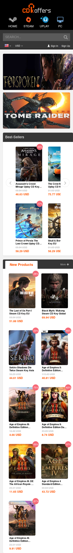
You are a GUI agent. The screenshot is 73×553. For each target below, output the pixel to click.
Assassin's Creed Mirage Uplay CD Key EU (27, 186)
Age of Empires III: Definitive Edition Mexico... (19, 540)
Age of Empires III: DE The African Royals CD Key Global (22, 484)
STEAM (29, 26)
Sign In (54, 45)
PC (60, 26)
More (63, 264)
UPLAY (44, 26)
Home (12, 26)
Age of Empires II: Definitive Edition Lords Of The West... (53, 370)
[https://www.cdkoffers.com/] (36, 7)
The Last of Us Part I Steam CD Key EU (20, 312)
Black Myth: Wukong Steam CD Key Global (54, 312)
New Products (21, 264)
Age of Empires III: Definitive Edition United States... (19, 427)
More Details (29, 178)
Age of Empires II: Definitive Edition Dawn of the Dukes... (54, 427)
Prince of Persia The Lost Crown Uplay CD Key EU (27, 243)
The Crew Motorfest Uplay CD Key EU (59, 185)
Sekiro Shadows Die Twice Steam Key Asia (21, 369)
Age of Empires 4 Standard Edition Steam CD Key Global (54, 484)
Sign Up (66, 45)
